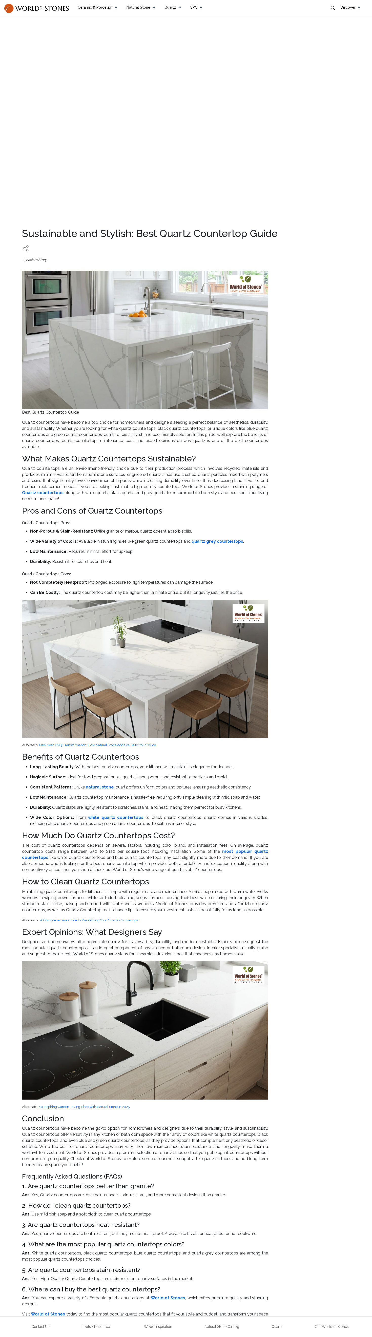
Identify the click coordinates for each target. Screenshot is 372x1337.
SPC (193, 7)
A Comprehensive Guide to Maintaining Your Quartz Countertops (89, 920)
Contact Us (40, 1327)
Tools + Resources (97, 1327)
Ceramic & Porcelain (95, 7)
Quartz (170, 7)
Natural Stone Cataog (222, 1327)
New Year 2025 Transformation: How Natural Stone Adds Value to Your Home (97, 745)
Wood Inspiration (158, 1327)
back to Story (36, 260)
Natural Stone (138, 7)
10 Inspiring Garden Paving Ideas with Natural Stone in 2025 (84, 1107)
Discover (348, 7)
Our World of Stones (332, 1327)
